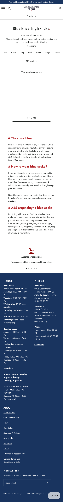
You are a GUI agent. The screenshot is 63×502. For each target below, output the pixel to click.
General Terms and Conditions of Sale (12, 460)
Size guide (8, 438)
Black (13, 52)
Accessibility (19, 453)
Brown (38, 52)
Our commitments (11, 417)
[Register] (47, 483)
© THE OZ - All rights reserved (37, 494)
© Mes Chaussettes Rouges (13, 494)
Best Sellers (8, 427)
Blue (5, 52)
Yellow (57, 52)
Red (30, 52)
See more (31, 45)
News (6, 422)
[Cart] (60, 8)
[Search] (9, 8)
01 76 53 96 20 (41, 301)
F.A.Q (6, 448)
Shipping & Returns (12, 433)
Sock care (8, 443)
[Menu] (3, 8)
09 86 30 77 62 (41, 321)
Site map (7, 453)
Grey (22, 52)
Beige (47, 52)
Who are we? (9, 412)
